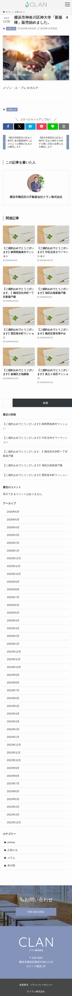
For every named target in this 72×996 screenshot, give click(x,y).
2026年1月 (13, 550)
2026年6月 (13, 511)
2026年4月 (13, 527)
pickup (11, 842)
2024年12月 (14, 651)
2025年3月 (13, 628)
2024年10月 (14, 667)
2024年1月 (13, 736)
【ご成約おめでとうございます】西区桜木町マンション (35, 475)
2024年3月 (13, 721)
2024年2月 (13, 729)
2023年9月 (13, 768)
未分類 (11, 865)
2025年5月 (13, 612)
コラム (11, 857)
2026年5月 (13, 519)
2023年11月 (13, 752)
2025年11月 (13, 566)
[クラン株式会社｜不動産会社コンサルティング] (36, 4)
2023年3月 (13, 814)
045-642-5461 (36, 911)
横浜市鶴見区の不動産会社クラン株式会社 (36, 196)
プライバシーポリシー (41, 985)
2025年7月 (13, 597)
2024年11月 (13, 659)
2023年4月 (13, 806)
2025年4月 (13, 620)
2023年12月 (14, 744)
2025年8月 (13, 589)
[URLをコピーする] (64, 126)
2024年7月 (13, 690)
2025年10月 (14, 573)
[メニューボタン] (67, 4)
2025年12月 (14, 558)
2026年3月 (13, 534)
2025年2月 (13, 635)
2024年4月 (13, 713)
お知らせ (11, 28)
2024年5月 (13, 705)
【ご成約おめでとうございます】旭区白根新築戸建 (32, 465)
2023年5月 (13, 799)
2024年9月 (13, 674)
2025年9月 (13, 581)
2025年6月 (13, 605)
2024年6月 (13, 698)
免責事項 (23, 985)
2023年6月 (13, 791)
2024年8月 (13, 682)
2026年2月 (13, 542)
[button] (8, 126)
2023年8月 (13, 775)
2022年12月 (14, 822)
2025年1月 (13, 643)
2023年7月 (13, 783)
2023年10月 (14, 760)
